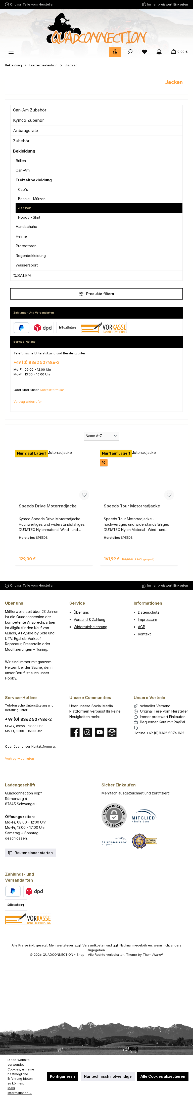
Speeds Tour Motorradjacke (132, 506)
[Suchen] (130, 52)
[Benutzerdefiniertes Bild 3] (144, 841)
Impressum (147, 619)
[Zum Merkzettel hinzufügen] (84, 495)
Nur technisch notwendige (108, 1076)
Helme (21, 236)
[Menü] (11, 52)
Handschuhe (26, 226)
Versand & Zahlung (89, 619)
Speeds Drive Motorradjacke (48, 506)
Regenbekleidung (31, 255)
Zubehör (21, 140)
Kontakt (144, 634)
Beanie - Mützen (31, 199)
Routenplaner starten (33, 853)
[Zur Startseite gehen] (96, 28)
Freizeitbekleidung (34, 180)
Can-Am (23, 170)
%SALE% (22, 275)
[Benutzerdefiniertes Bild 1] (144, 816)
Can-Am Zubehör (29, 109)
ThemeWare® (153, 954)
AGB (141, 627)
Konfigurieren (62, 1076)
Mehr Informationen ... (20, 1090)
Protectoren (26, 245)
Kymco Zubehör (28, 120)
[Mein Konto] (159, 52)
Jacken (24, 208)
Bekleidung (24, 151)
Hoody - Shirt (29, 217)
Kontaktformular (52, 390)
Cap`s (23, 189)
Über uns (81, 612)
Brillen (21, 160)
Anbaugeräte (25, 130)
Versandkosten (93, 945)
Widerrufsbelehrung (90, 627)
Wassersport (27, 265)
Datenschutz (148, 612)
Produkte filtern (99, 294)
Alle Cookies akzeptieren (162, 1076)
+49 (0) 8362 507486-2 (37, 362)
